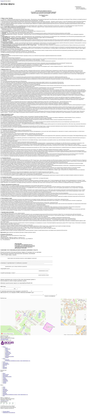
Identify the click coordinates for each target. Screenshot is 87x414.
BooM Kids (7, 354)
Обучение (7, 359)
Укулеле (6, 357)
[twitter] (10, 405)
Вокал (6, 347)
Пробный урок (3, 370)
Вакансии (5, 367)
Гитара (6, 350)
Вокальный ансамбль (9, 356)
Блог (4, 366)
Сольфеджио (7, 352)
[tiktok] (13, 405)
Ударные (7, 351)
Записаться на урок (4, 335)
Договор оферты (6, 411)
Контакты (5, 368)
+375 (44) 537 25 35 (4, 339)
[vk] (4, 405)
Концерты (5, 365)
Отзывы (4, 392)
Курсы (4, 346)
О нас (4, 361)
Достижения (5, 362)
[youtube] (7, 405)
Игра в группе (8, 353)
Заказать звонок (3, 401)
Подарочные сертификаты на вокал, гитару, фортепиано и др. (17, 360)
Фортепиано (7, 348)
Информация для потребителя (9, 412)
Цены (4, 358)
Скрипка (7, 355)
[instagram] (1, 405)
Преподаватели (6, 363)
